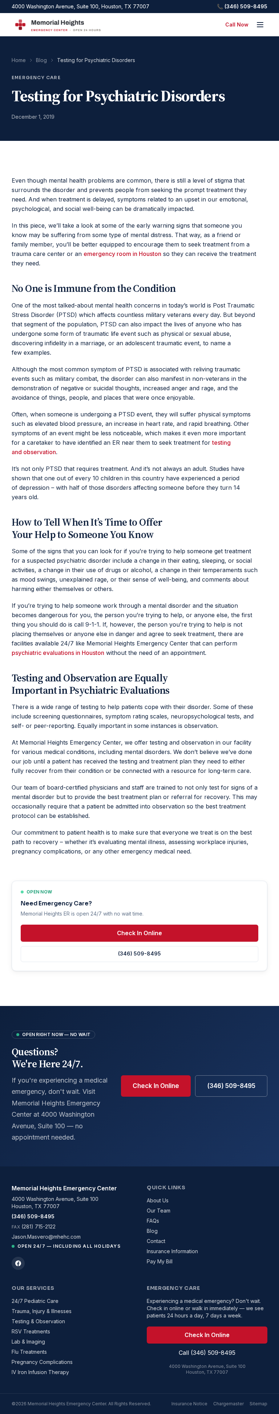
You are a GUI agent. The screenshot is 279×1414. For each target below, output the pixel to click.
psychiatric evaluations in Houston (58, 652)
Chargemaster (228, 1403)
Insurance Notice (189, 1403)
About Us (158, 1200)
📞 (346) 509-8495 (242, 6)
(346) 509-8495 (139, 953)
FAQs (153, 1221)
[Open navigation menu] (260, 24)
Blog (41, 60)
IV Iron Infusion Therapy (40, 1372)
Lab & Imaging (28, 1341)
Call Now (236, 24)
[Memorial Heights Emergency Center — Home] (57, 24)
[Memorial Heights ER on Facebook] (18, 1263)
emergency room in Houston (122, 253)
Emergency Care (36, 77)
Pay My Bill (160, 1261)
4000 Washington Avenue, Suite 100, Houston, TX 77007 (80, 6)
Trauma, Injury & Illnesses (42, 1311)
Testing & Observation (38, 1321)
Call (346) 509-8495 (207, 1352)
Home (19, 60)
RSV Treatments (31, 1331)
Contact (156, 1241)
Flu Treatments (29, 1352)
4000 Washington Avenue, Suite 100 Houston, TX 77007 (55, 1202)
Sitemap (258, 1403)
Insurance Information (172, 1251)
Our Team (158, 1210)
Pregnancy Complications (42, 1362)
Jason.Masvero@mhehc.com (46, 1237)
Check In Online (139, 933)
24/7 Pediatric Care (35, 1301)
